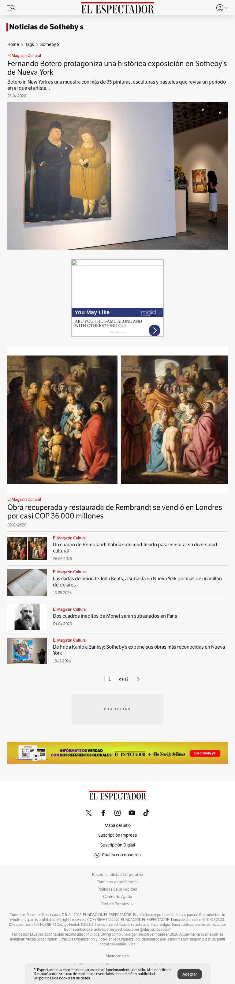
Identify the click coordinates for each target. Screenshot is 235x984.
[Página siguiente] (138, 681)
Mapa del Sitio (118, 825)
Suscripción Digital (117, 845)
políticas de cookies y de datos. (65, 978)
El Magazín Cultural (24, 55)
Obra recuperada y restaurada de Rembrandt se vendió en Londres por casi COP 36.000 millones (114, 512)
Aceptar (189, 974)
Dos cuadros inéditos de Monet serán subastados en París (115, 616)
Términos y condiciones (117, 882)
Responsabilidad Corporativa (117, 875)
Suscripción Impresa (117, 835)
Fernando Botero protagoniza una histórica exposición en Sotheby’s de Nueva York (117, 68)
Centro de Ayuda (117, 897)
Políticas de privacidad (117, 889)
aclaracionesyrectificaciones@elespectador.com (132, 929)
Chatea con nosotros (121, 855)
